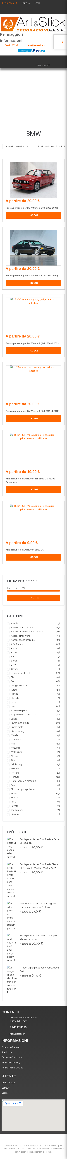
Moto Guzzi (17, 752)
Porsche (15, 773)
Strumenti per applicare (23, 789)
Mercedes (16, 739)
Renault (15, 777)
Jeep (13, 706)
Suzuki (14, 797)
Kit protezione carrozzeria (24, 714)
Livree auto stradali (20, 723)
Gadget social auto (20, 685)
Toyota (14, 806)
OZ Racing (16, 764)
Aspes (14, 652)
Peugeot (15, 768)
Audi (13, 656)
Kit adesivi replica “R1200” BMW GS (25, 549)
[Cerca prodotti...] (49, 65)
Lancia (14, 719)
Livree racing (17, 731)
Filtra (35, 597)
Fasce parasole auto (21, 673)
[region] (33, 95)
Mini (13, 743)
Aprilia (14, 648)
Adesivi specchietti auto (23, 640)
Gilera (14, 690)
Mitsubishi (16, 748)
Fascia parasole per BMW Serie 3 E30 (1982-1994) (32, 208)
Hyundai (15, 698)
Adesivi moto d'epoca (22, 627)
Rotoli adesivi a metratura (23, 781)
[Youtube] (31, 10)
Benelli (14, 660)
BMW (14, 665)
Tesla (13, 801)
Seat (13, 785)
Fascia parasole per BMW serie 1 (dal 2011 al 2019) (32, 411)
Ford (13, 681)
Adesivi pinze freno (20, 636)
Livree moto (17, 727)
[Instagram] (40, 10)
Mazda (14, 735)
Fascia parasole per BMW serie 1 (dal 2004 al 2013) (32, 343)
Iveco (14, 702)
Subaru (14, 793)
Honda (14, 694)
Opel (13, 760)
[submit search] (61, 65)
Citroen (14, 669)
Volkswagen (17, 810)
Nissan (14, 756)
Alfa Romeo (17, 644)
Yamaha (15, 814)
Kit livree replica (19, 710)
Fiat (12, 677)
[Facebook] (23, 10)
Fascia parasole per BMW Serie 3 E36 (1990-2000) (32, 275)
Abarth (14, 623)
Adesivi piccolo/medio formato (27, 631)
